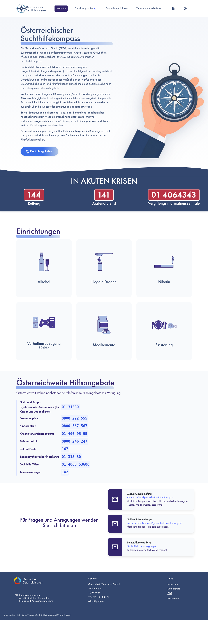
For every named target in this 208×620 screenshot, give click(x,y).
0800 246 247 (74, 441)
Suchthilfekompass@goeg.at (141, 546)
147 (65, 449)
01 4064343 (173, 195)
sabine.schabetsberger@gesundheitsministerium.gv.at (154, 523)
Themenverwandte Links (148, 8)
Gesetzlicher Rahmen (117, 8)
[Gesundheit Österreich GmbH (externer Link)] (34, 581)
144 (34, 195)
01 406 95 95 (74, 434)
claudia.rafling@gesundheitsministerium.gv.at (150, 497)
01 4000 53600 (75, 464)
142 (65, 472)
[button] (39, 151)
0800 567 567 (74, 426)
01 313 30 (71, 457)
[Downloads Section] (173, 8)
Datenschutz (173, 588)
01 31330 (70, 407)
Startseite (61, 8)
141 (103, 195)
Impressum (172, 584)
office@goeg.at (96, 601)
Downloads (173, 598)
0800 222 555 (74, 418)
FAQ (169, 593)
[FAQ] (185, 8)
